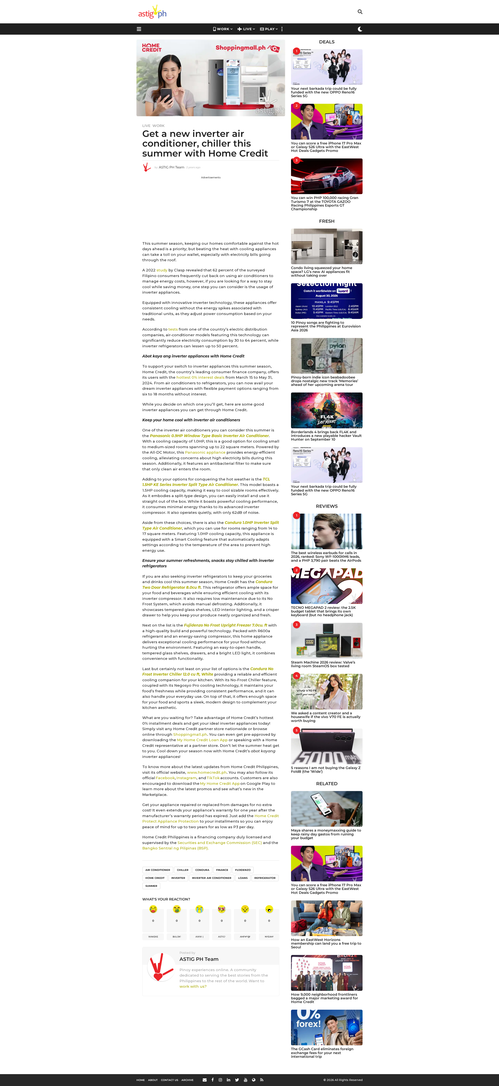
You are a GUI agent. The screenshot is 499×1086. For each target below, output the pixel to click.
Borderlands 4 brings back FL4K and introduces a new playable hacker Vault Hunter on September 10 (326, 436)
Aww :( (199, 936)
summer (151, 885)
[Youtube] (245, 1080)
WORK (223, 29)
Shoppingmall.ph (190, 734)
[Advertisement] (210, 206)
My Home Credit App (220, 783)
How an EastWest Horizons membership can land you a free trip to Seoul (326, 944)
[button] (360, 12)
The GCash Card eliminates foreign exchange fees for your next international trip (322, 1053)
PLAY (270, 29)
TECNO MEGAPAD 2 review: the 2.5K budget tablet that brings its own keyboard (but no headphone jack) (323, 611)
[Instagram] (220, 1080)
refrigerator (265, 877)
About (153, 1080)
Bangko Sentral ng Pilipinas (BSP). (175, 848)
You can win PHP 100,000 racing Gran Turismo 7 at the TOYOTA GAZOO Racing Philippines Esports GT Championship (324, 203)
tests (173, 329)
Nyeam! (269, 936)
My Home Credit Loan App (202, 740)
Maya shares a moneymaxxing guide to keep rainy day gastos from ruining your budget (326, 834)
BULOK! (177, 936)
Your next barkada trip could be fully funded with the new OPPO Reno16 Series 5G (324, 92)
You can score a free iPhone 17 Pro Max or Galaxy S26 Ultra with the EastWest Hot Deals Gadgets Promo (326, 147)
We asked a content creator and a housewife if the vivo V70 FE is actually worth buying (325, 717)
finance (222, 869)
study (162, 270)
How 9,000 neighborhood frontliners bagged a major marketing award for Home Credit (324, 998)
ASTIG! (221, 936)
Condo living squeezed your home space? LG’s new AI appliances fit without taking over (321, 272)
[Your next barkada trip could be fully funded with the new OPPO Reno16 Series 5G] (327, 67)
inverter (178, 877)
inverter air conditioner (211, 877)
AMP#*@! (245, 936)
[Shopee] (253, 1080)
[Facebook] (212, 1080)
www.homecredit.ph (207, 772)
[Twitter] (237, 1080)
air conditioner (157, 869)
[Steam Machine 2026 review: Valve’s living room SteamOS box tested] (327, 640)
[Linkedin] (228, 1080)
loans (243, 877)
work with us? (193, 986)
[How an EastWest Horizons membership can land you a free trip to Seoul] (327, 918)
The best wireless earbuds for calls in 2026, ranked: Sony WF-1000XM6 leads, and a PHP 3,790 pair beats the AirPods (326, 557)
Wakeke (153, 936)
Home (140, 1080)
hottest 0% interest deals (200, 377)
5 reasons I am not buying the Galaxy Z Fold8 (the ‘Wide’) (326, 770)
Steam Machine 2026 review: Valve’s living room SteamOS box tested (323, 664)
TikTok (213, 778)
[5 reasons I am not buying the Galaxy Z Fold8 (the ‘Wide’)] (327, 746)
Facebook (165, 778)
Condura (202, 869)
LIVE (247, 29)
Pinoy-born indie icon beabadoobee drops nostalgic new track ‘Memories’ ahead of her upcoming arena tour (324, 381)
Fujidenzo (243, 869)
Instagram (186, 778)
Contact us (169, 1080)
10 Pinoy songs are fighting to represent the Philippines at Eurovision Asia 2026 (326, 326)
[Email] (205, 1080)
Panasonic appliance (205, 452)
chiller (182, 869)
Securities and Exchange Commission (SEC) (220, 842)
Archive (187, 1080)
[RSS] (261, 1080)
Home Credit (155, 877)
